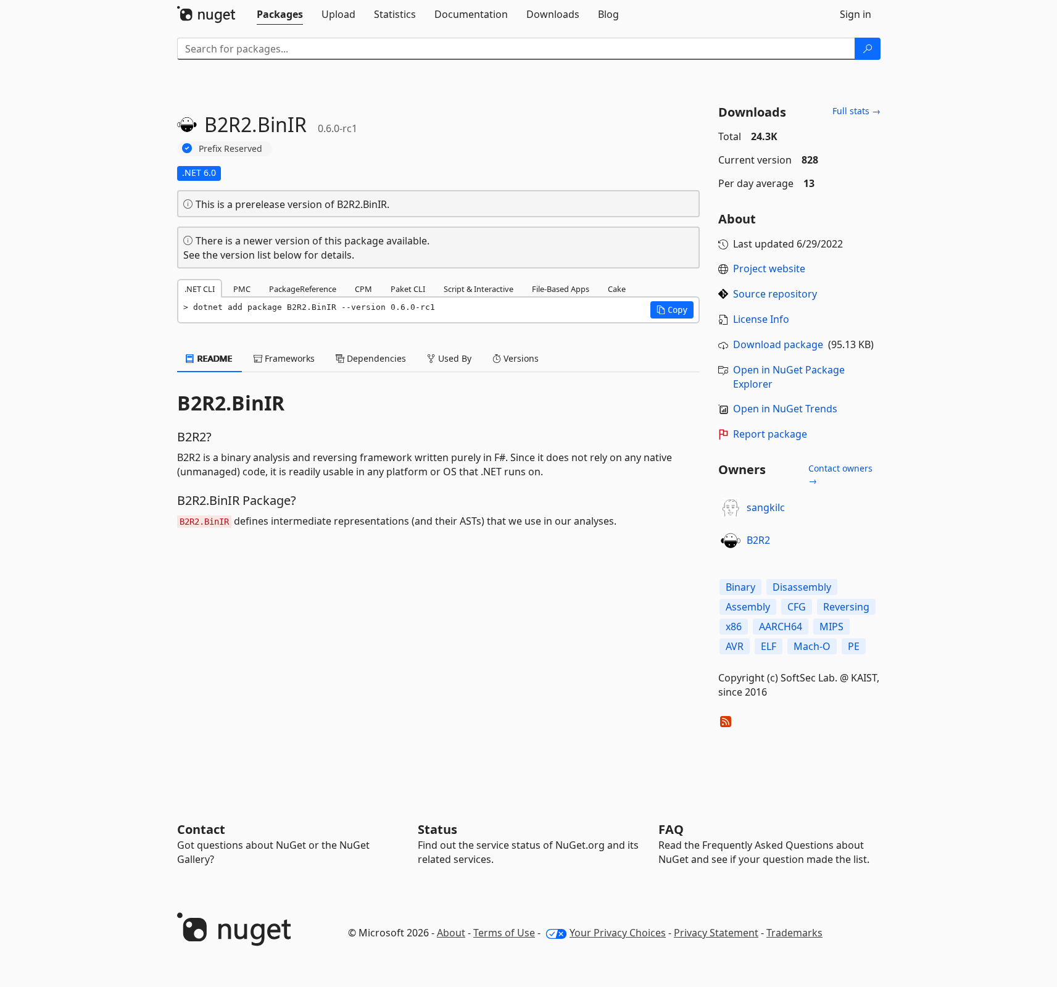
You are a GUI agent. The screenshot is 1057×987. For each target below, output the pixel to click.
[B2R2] (730, 541)
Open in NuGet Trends (785, 408)
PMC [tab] (242, 288)
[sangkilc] (730, 508)
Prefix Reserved (230, 148)
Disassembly (802, 587)
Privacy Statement (716, 932)
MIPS (831, 626)
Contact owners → (840, 474)
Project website (769, 268)
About (451, 932)
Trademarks (794, 932)
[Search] (868, 49)
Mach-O (812, 646)
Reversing (846, 607)
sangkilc (766, 507)
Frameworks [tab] (288, 358)
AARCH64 (780, 626)
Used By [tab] (453, 358)
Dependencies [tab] (375, 358)
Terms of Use (504, 932)
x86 (734, 626)
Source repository (775, 294)
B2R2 (758, 540)
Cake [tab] (617, 288)
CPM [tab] (363, 288)
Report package (770, 434)
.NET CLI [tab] (199, 288)
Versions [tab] (520, 358)
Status (437, 829)
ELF (768, 646)
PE (854, 646)
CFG (796, 607)
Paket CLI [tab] (408, 288)
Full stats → (856, 111)
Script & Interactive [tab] (478, 288)
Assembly (748, 607)
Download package (778, 344)
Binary (740, 587)
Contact (201, 829)
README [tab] (214, 358)
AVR (735, 646)
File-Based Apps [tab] (560, 288)
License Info (761, 319)
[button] (672, 310)
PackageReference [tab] (302, 288)
